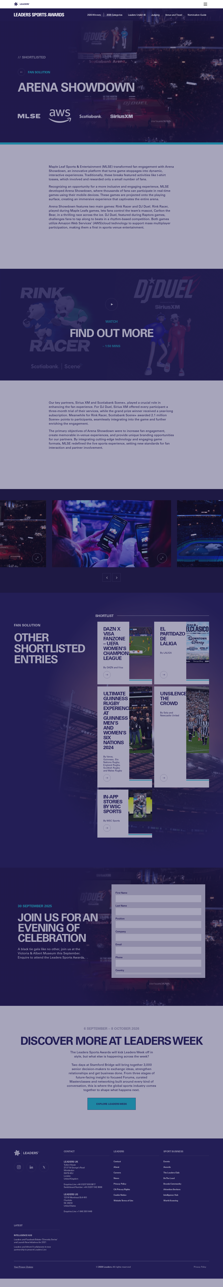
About (116, 1167)
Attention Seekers (171, 1189)
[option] (111, 533)
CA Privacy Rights (122, 1189)
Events (166, 1161)
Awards (167, 1167)
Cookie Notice (120, 1194)
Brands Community (172, 1183)
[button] (111, 304)
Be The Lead (168, 1178)
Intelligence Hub (170, 1194)
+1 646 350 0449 (84, 1211)
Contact (117, 1161)
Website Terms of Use (123, 1200)
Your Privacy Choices (23, 1266)
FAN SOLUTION (39, 72)
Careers (117, 1172)
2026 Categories (114, 14)
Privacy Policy (120, 1183)
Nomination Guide (197, 14)
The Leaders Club (171, 1172)
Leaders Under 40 (137, 14)
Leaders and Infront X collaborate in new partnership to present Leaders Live (32, 1248)
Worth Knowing (170, 1200)
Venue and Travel (173, 14)
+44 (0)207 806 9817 (86, 1184)
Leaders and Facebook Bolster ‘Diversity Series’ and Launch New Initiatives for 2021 (35, 1241)
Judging (155, 14)
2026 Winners (94, 14)
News (116, 1178)
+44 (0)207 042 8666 (93, 1187)
